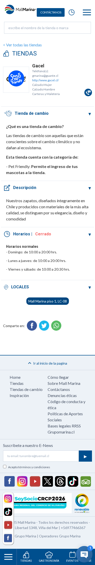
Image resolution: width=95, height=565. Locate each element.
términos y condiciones (34, 467)
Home (15, 377)
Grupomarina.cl (61, 431)
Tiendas (17, 383)
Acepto (29, 467)
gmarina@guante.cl (45, 76)
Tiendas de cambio (26, 389)
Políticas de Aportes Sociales (65, 416)
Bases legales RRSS (64, 425)
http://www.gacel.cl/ (45, 80)
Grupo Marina (25, 536)
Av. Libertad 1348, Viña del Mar (34, 527)
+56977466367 (73, 527)
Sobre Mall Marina (64, 383)
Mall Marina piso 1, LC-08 (47, 301)
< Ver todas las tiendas (22, 44)
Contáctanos (59, 389)
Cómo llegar (58, 377)
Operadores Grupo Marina (60, 536)
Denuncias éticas (62, 395)
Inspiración (19, 395)
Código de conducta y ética (66, 404)
